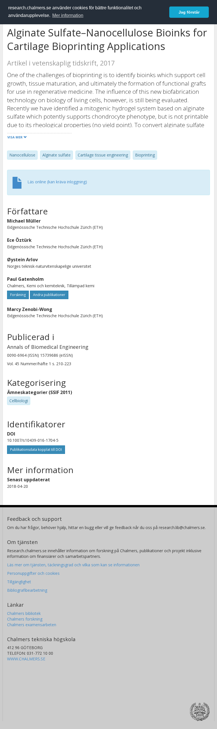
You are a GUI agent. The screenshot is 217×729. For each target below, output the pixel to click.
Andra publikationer (49, 294)
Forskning (18, 294)
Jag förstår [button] (189, 12)
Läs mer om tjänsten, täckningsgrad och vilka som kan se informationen (73, 564)
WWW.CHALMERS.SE (26, 658)
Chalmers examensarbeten (31, 624)
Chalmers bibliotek (24, 613)
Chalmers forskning (24, 619)
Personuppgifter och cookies (33, 573)
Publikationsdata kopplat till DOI (36, 449)
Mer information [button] (67, 15)
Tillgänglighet (19, 581)
